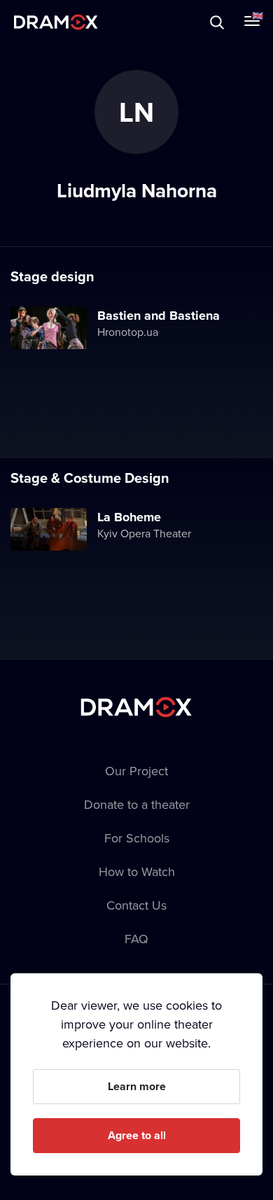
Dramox (56, 22)
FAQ (136, 938)
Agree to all (137, 1135)
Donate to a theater (137, 804)
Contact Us (136, 905)
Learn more (137, 1086)
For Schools (136, 838)
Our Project (136, 770)
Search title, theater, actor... (98, 22)
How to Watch (137, 871)
